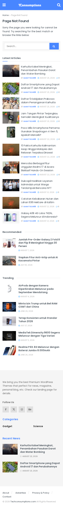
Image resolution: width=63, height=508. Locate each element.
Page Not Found (19, 15)
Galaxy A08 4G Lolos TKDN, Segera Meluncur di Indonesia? (39, 214)
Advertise (20, 492)
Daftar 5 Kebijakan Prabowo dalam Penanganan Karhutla (38, 100)
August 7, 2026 (27, 250)
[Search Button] (54, 46)
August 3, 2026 (27, 340)
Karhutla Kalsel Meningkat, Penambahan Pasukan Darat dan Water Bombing (38, 70)
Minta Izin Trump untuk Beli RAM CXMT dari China (37, 305)
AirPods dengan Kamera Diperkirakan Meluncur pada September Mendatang (36, 289)
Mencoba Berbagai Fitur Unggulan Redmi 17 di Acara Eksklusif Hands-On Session (37, 166)
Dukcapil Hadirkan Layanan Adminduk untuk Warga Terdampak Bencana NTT (37, 184)
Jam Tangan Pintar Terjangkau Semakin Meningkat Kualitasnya (40, 115)
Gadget (7, 426)
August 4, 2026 (27, 296)
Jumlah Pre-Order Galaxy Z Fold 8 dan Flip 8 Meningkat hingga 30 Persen (39, 243)
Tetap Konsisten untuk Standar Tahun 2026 (37, 319)
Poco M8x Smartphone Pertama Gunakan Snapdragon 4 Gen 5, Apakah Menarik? (40, 131)
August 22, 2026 (47, 139)
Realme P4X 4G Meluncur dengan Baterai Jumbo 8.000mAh (38, 348)
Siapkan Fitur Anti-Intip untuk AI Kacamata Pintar (38, 259)
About (6, 492)
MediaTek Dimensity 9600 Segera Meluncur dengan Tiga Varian (39, 334)
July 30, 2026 (26, 265)
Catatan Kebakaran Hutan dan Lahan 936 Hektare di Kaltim (39, 200)
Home (6, 15)
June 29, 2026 (26, 311)
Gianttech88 (29, 78)
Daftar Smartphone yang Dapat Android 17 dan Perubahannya (40, 86)
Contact (7, 496)
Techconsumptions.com (23, 501)
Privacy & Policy (40, 492)
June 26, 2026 (26, 355)
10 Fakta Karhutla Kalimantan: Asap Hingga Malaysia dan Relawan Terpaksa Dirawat (38, 149)
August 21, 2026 (46, 192)
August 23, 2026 (47, 78)
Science (38, 426)
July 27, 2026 (26, 325)
